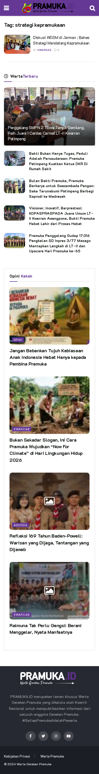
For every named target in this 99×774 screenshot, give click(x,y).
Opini (18, 340)
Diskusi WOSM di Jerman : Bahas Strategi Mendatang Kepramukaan (61, 40)
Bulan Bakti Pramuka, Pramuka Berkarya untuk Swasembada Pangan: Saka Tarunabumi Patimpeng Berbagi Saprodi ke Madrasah (61, 188)
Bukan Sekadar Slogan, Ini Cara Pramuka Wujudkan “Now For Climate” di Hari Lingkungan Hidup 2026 (46, 450)
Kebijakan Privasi (17, 756)
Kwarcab (22, 429)
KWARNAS (44, 50)
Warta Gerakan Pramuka (34, 764)
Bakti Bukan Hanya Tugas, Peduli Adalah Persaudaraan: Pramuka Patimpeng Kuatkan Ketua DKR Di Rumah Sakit (58, 161)
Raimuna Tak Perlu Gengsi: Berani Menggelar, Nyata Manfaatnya (45, 628)
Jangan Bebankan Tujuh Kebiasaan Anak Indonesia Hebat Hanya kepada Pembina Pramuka (48, 357)
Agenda (20, 525)
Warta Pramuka (52, 756)
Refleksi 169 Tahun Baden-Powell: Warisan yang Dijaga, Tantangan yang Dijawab (49, 542)
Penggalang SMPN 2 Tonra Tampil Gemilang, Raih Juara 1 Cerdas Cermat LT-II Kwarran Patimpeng (46, 133)
